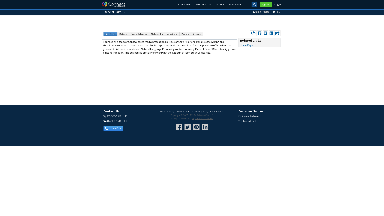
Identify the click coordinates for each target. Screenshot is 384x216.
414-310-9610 (114, 121)
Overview (110, 34)
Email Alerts (262, 11)
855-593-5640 (114, 116)
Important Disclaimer (202, 118)
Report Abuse (217, 111)
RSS (278, 11)
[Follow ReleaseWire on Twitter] (187, 130)
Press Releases (139, 34)
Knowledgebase (250, 116)
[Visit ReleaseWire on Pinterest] (196, 130)
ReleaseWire (236, 4)
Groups (220, 4)
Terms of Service (184, 111)
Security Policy (167, 111)
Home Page (246, 45)
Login (277, 4)
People (185, 34)
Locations (172, 34)
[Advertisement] (192, 22)
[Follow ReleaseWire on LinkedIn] (205, 130)
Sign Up (265, 4)
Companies (184, 4)
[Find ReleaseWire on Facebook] (179, 130)
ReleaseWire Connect (113, 4)
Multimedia (157, 34)
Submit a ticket (248, 121)
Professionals (203, 4)
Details (123, 34)
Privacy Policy (201, 111)
